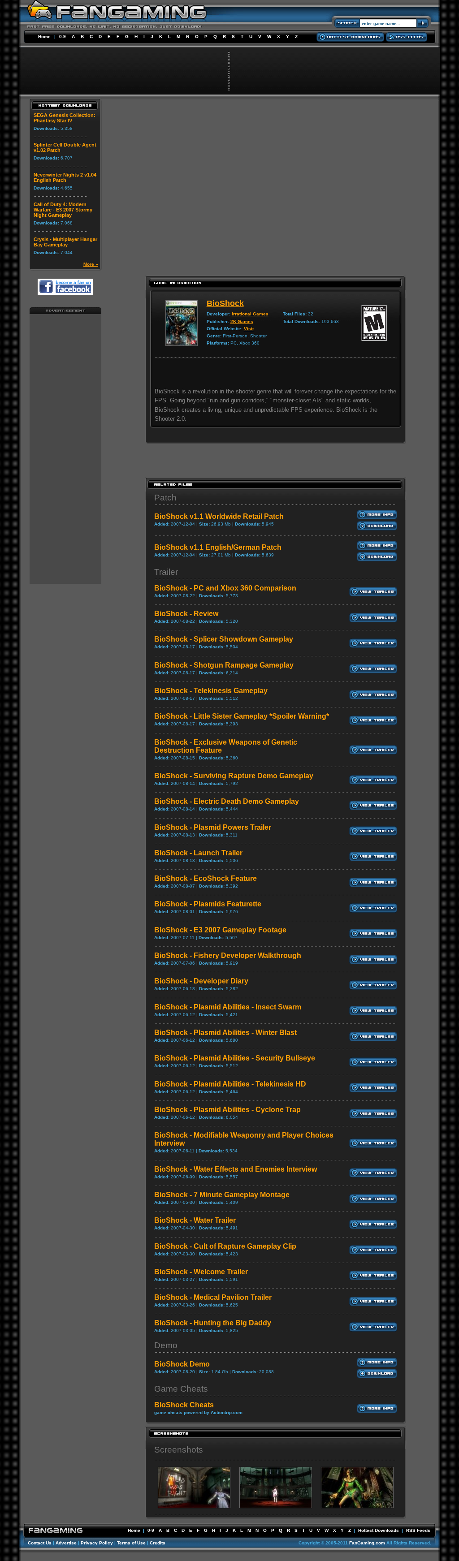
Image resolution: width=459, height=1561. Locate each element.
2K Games (241, 321)
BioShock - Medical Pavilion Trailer (213, 1297)
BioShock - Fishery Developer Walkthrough (227, 955)
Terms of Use (131, 1542)
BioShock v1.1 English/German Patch (217, 547)
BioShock (225, 303)
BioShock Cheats (184, 1405)
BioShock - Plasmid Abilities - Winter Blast (225, 1032)
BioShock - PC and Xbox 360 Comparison (225, 588)
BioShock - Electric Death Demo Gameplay (226, 801)
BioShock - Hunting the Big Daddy (212, 1323)
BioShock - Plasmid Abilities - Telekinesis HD (230, 1084)
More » (90, 264)
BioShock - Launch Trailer (198, 853)
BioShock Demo (182, 1364)
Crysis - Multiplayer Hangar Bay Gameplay (65, 242)
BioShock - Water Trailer (195, 1220)
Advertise (66, 1542)
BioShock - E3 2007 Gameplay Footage (220, 930)
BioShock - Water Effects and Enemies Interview (235, 1169)
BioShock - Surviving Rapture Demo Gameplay (233, 776)
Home (44, 36)
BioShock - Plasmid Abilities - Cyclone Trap (227, 1109)
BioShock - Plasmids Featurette (207, 904)
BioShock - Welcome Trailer (201, 1272)
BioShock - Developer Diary (201, 981)
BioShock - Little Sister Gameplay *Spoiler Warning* (241, 716)
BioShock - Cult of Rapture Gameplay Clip (225, 1246)
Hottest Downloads (378, 1530)
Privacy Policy (97, 1542)
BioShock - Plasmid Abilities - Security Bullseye (234, 1058)
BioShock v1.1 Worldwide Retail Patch (219, 516)
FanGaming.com (367, 1542)
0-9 (62, 36)
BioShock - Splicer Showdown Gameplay (223, 639)
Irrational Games (250, 313)
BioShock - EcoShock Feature (205, 878)
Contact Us (40, 1542)
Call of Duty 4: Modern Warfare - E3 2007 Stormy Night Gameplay (63, 210)
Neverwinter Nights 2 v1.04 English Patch (65, 177)
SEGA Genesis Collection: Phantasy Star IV (64, 117)
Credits (157, 1542)
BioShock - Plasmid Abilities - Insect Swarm (227, 1007)
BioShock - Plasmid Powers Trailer (212, 827)
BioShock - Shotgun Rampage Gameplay (224, 665)
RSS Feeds (418, 1530)
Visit (249, 328)
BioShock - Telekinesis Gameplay (211, 690)
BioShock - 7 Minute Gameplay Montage (222, 1195)
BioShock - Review (186, 613)
